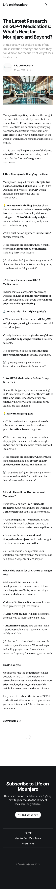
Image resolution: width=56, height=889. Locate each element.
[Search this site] (46, 4)
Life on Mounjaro (15, 4)
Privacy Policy (28, 843)
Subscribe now (30, 814)
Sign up (27, 832)
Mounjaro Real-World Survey (28, 838)
